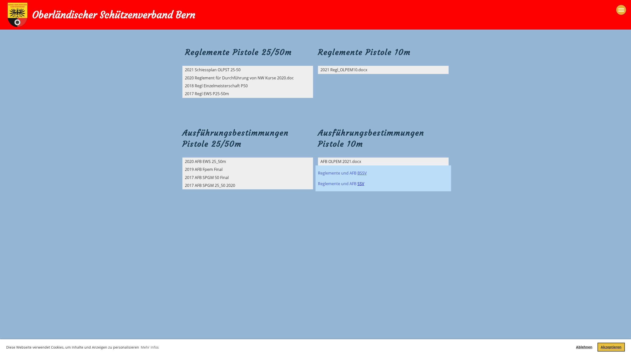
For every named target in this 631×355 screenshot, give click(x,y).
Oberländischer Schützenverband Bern (113, 15)
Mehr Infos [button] (150, 347)
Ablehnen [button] (584, 347)
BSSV (362, 173)
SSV (360, 183)
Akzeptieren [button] (611, 347)
